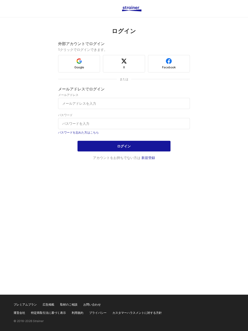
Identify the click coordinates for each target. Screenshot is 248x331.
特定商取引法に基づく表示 (48, 313)
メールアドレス (68, 95)
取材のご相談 (69, 304)
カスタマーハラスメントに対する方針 (137, 313)
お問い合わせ (92, 304)
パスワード (65, 115)
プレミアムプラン (25, 304)
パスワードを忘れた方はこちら (78, 132)
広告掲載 (48, 304)
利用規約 (77, 313)
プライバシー (98, 313)
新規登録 (148, 158)
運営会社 (19, 313)
